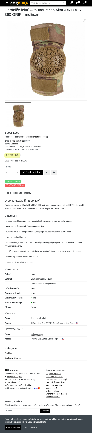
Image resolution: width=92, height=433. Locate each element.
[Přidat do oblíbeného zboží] (47, 172)
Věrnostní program (54, 385)
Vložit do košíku (31, 172)
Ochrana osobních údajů (56, 379)
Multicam (14, 144)
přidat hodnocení (40, 137)
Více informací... (53, 397)
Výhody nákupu (52, 391)
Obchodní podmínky (54, 377)
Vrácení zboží (52, 388)
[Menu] (7, 3)
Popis (8, 193)
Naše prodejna (11, 385)
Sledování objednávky (55, 382)
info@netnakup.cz (14, 377)
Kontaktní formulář (12, 382)
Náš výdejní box (25, 385)
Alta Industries (18, 141)
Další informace (30, 427)
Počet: (8, 167)
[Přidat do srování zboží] (54, 172)
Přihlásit (45, 411)
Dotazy (27, 193)
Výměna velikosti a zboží (56, 394)
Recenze (17, 193)
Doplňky (8, 353)
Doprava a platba (53, 374)
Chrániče (17, 358)
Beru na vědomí (13, 428)
